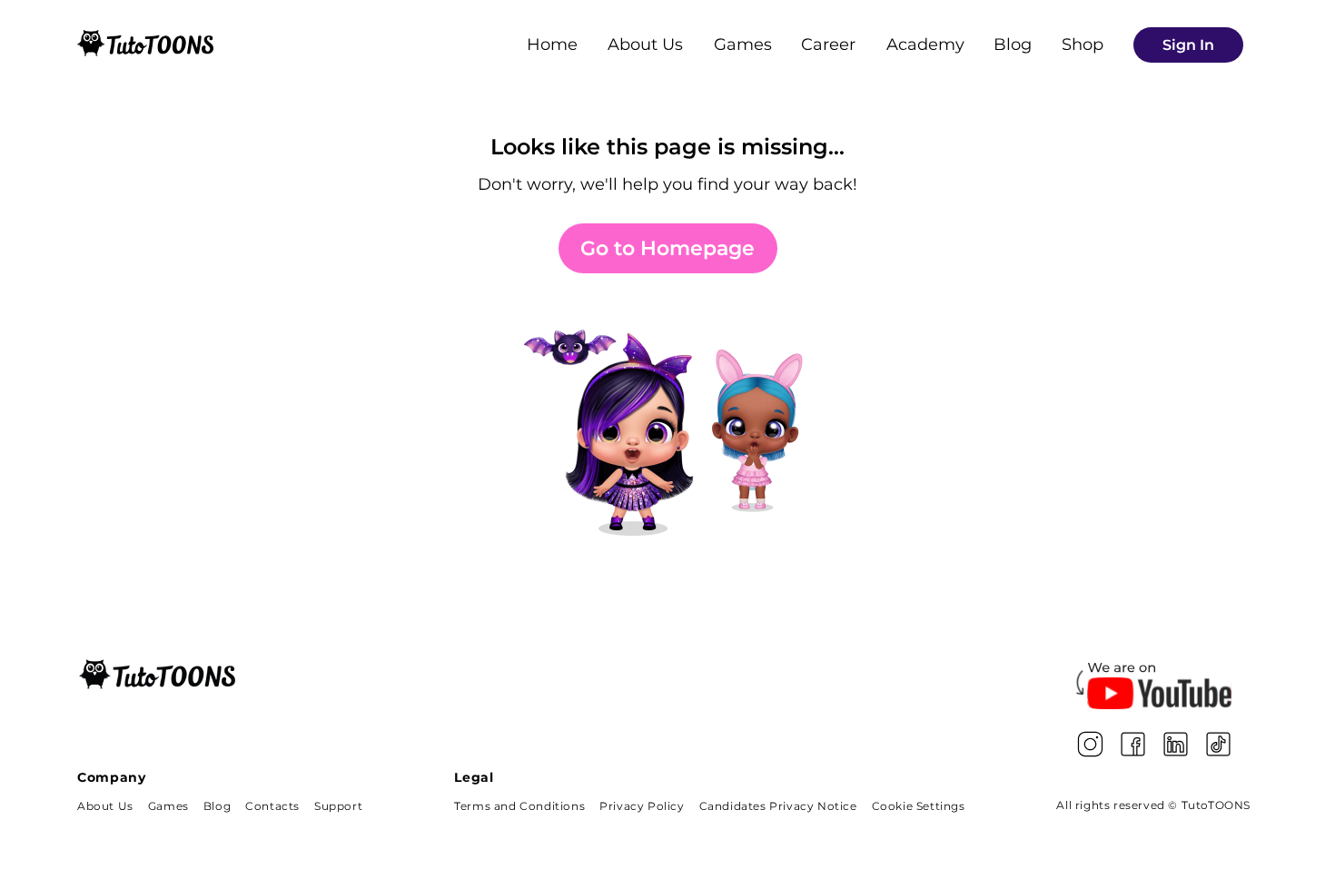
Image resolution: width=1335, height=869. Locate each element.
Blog (1013, 44)
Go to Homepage (667, 248)
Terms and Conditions (519, 806)
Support (338, 806)
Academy (925, 44)
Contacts (272, 806)
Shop (1082, 44)
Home (552, 44)
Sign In (1188, 45)
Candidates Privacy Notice (778, 806)
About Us (645, 44)
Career (828, 44)
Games (743, 44)
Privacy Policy (641, 806)
